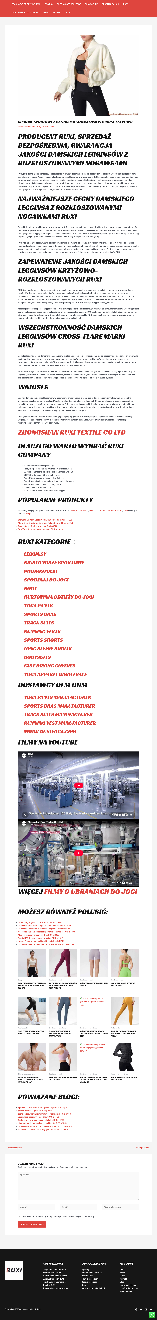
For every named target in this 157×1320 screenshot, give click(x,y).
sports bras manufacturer (59, 706)
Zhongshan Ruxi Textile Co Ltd (72, 432)
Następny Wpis (144, 1148)
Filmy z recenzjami (90, 1279)
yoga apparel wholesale (55, 674)
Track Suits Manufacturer (54, 1282)
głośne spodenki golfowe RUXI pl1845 (35, 1111)
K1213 (72, 510)
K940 (113, 510)
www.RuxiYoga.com (50, 731)
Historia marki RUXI (52, 1273)
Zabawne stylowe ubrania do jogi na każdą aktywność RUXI (44, 1129)
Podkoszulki (91, 4)
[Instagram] (146, 1309)
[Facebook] (136, 1309)
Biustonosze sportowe (69, 4)
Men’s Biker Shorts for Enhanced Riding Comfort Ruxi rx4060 (45, 523)
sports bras (40, 614)
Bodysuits (37, 657)
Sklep (122, 1273)
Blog (68, 13)
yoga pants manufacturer (57, 697)
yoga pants (38, 605)
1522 (125, 510)
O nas (46, 13)
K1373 (85, 510)
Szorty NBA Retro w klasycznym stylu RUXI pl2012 (40, 938)
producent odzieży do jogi (26, 4)
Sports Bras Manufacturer (55, 1276)
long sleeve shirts (48, 648)
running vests (42, 631)
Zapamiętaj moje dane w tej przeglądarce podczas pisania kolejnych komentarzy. (58, 1216)
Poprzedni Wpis (13, 1148)
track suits (39, 622)
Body (125, 4)
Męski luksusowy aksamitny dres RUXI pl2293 (38, 935)
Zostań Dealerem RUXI (53, 1279)
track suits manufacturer (58, 714)
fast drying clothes (49, 665)
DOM (122, 1269)
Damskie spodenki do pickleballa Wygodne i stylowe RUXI (44, 929)
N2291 (119, 510)
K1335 (79, 510)
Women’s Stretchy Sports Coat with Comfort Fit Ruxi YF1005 (45, 520)
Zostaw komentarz (26, 126)
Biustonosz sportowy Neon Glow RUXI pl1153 (38, 1117)
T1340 (99, 510)
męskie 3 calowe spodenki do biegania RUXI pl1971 (41, 941)
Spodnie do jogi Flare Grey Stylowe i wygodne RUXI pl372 (43, 1107)
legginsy (48, 4)
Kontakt (57, 13)
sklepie (29, 513)
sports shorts (43, 640)
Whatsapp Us (126, 1291)
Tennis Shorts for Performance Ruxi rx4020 (37, 526)
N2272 (92, 510)
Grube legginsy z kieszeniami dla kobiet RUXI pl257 (41, 1120)
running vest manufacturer (60, 723)
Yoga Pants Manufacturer (54, 1269)
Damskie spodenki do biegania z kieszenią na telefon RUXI (44, 925)
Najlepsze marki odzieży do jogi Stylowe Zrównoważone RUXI (46, 944)
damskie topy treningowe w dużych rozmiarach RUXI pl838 (44, 1114)
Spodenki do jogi (110, 4)
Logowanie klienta (128, 1285)
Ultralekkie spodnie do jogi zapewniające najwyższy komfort (45, 1126)
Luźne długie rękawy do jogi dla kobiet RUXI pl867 (40, 922)
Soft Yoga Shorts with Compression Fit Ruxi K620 (40, 529)
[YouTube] (151, 1309)
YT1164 (106, 510)
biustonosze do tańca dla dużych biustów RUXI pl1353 (42, 1123)
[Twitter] (141, 1309)
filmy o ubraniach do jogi (90, 891)
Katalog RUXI (49, 1285)
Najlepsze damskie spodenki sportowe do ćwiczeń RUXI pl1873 (46, 932)
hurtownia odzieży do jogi (25, 13)
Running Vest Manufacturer (55, 1288)
